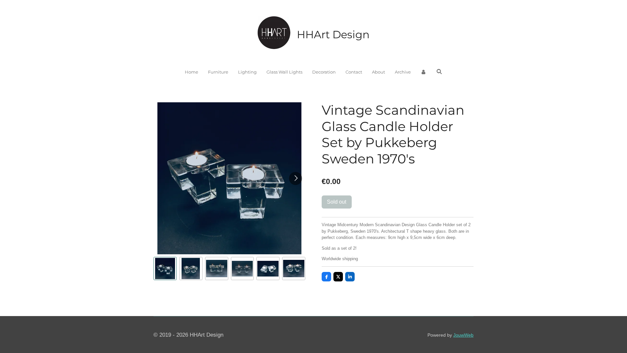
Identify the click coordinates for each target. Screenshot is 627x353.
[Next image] (295, 178)
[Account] (423, 72)
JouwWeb (463, 335)
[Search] (439, 72)
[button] (165, 268)
